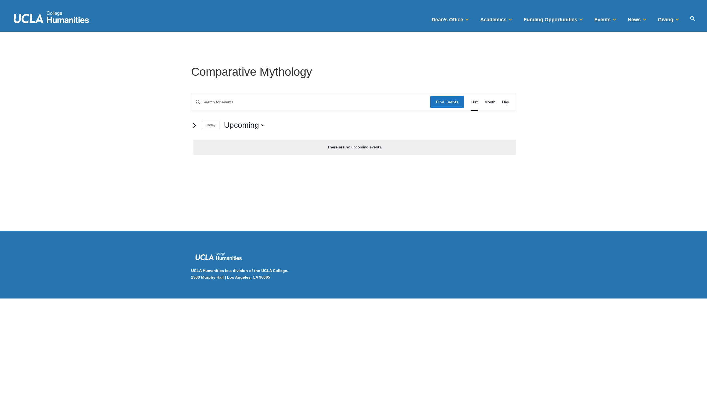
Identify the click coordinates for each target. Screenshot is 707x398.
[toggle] (467, 18)
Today (210, 125)
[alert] (354, 147)
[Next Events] (194, 125)
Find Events (447, 102)
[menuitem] (451, 18)
